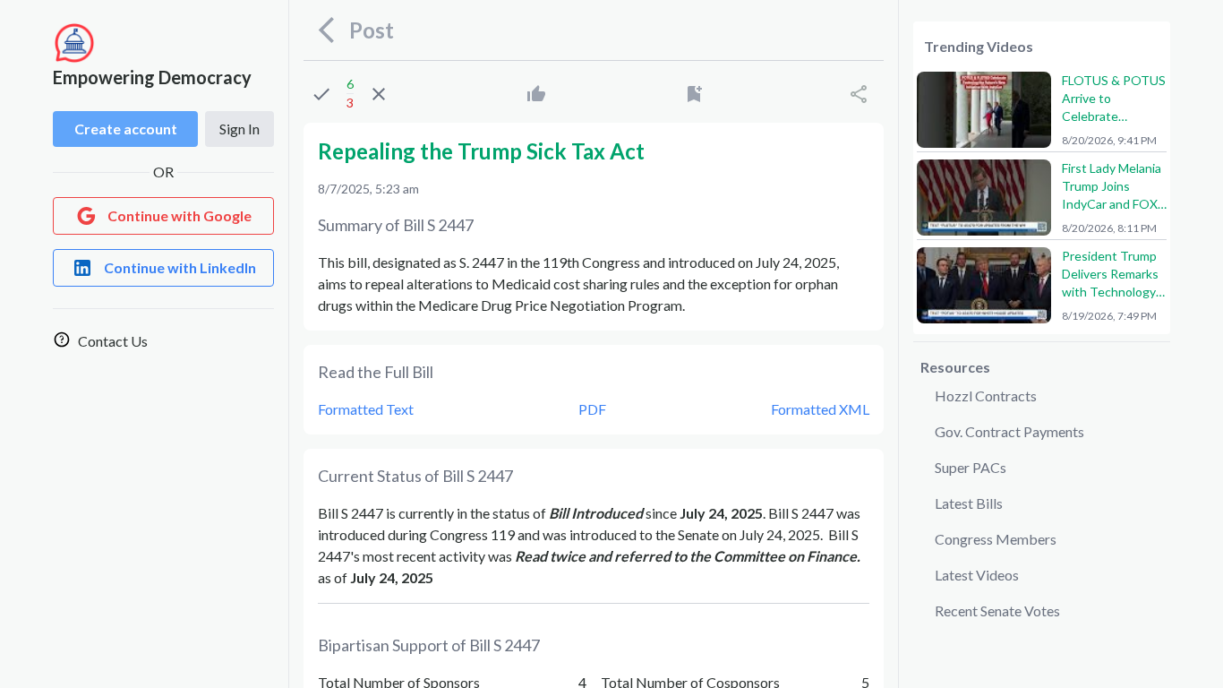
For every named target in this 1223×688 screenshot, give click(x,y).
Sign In (239, 128)
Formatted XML (820, 408)
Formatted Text (366, 408)
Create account (125, 128)
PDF (592, 408)
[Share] (859, 94)
